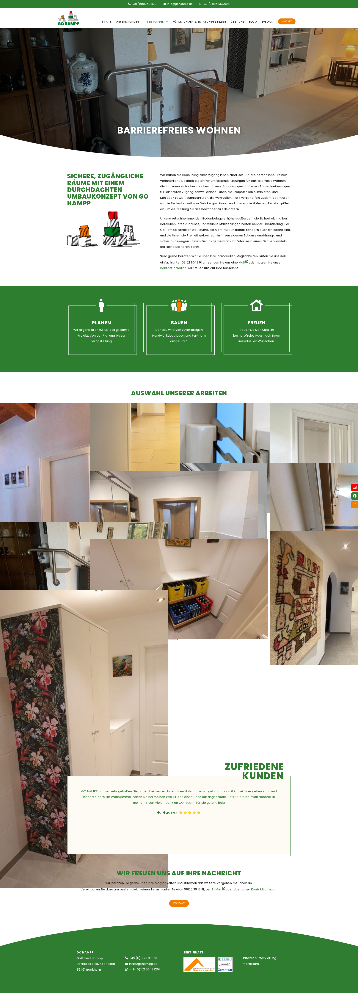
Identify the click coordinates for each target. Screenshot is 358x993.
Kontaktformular (173, 268)
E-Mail (217, 889)
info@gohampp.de (180, 4)
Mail (241, 262)
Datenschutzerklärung (259, 958)
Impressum (250, 964)
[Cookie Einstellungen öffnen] (8, 988)
